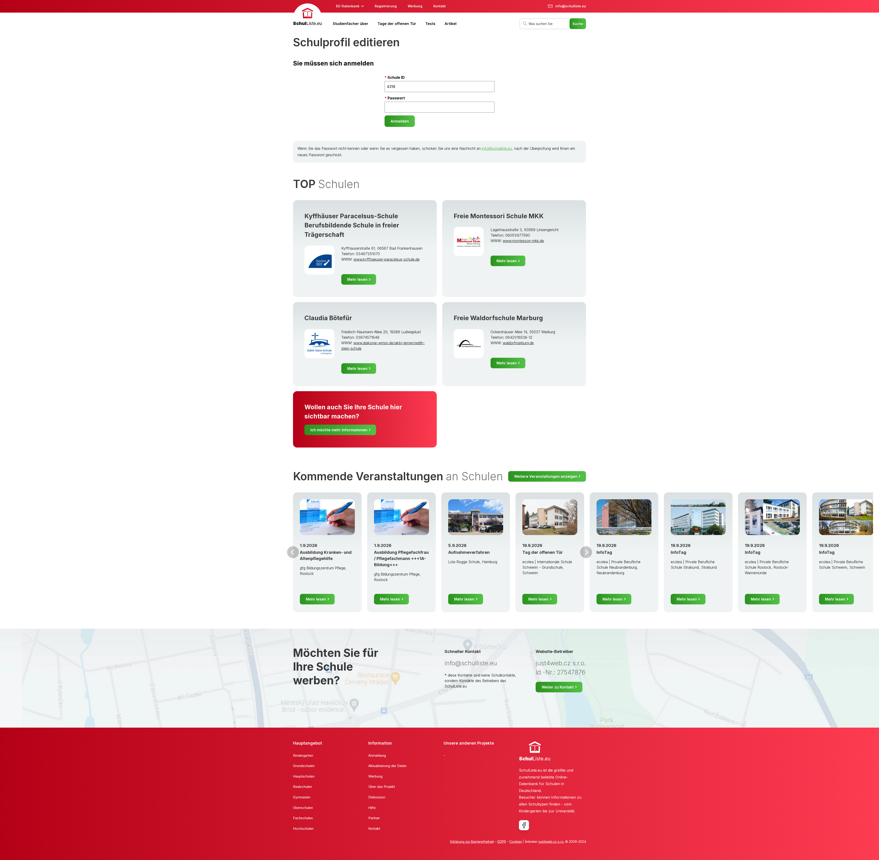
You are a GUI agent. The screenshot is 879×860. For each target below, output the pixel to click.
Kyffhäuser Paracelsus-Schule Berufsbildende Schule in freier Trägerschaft (351, 225)
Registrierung (386, 6)
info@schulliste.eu (497, 148)
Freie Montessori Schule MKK (499, 216)
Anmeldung (377, 755)
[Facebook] (524, 825)
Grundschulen (304, 766)
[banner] (307, 15)
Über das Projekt (381, 786)
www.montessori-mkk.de (523, 240)
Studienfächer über (350, 23)
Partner (374, 818)
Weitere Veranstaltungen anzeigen (545, 476)
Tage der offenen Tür (396, 23)
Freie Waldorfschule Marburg (498, 318)
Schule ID (396, 77)
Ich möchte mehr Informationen (338, 430)
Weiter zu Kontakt (558, 687)
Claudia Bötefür (328, 318)
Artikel (450, 23)
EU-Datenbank (347, 6)
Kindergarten (303, 755)
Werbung (415, 6)
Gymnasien (301, 797)
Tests (430, 23)
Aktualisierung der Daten (387, 766)
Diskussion (376, 797)
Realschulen (302, 786)
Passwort (396, 98)
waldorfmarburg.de (518, 343)
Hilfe (372, 807)
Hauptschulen (304, 776)
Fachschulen (303, 818)
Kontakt (439, 6)
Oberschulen (303, 807)
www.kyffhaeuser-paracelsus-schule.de (386, 259)
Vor (293, 552)
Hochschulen (303, 828)
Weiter (586, 552)
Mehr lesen (357, 279)
